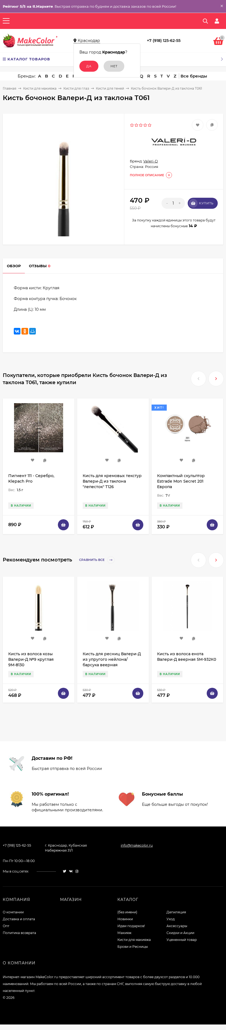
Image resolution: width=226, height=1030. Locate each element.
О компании (13, 912)
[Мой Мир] (32, 331)
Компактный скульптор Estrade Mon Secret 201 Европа (181, 481)
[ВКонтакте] (17, 331)
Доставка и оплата (19, 919)
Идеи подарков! (131, 926)
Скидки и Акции (180, 933)
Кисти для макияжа (40, 88)
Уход (170, 919)
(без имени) (127, 912)
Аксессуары (176, 926)
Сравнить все (92, 560)
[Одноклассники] (24, 331)
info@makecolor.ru (137, 845)
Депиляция (176, 912)
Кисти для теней (110, 88)
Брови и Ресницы (132, 947)
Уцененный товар (181, 940)
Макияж (124, 933)
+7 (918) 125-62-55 (164, 40)
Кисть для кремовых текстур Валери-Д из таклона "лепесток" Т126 (112, 481)
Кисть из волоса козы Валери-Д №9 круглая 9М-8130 (31, 659)
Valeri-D (150, 161)
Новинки (125, 919)
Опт (6, 926)
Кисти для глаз (76, 88)
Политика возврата (19, 933)
